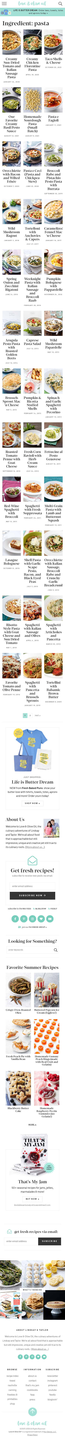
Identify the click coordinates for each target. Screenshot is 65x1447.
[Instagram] (33, 918)
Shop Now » (32, 803)
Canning (12, 1390)
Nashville (12, 1385)
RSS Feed (27, 909)
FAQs (32, 1395)
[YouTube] (50, 918)
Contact (32, 1381)
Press (32, 1399)
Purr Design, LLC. (50, 1432)
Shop (12, 1404)
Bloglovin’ (52, 1399)
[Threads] (41, 918)
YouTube (52, 1390)
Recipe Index (12, 1376)
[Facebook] (15, 918)
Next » (38, 715)
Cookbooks (32, 1390)
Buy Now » (32, 1199)
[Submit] (54, 949)
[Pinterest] (24, 918)
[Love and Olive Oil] (32, 1423)
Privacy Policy (32, 1435)
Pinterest (52, 1385)
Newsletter (52, 1376)
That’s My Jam (32, 1385)
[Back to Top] (32, 1412)
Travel (12, 1381)
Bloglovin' (40, 909)
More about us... (35, 847)
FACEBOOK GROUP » (34, 927)
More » (21, 1125)
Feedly (53, 909)
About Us (32, 1376)
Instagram (52, 1381)
